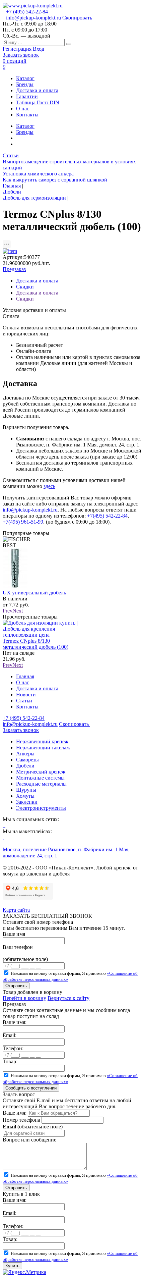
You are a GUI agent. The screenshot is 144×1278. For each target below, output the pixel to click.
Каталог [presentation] (25, 126)
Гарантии (27, 96)
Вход (38, 49)
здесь (49, 486)
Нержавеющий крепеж (42, 741)
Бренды (24, 84)
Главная (25, 676)
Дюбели (25, 765)
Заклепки (27, 802)
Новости (26, 694)
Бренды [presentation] (24, 132)
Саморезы (27, 759)
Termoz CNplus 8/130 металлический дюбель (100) (35, 644)
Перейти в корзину (24, 998)
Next (17, 611)
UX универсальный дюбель (34, 592)
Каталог (25, 78)
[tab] (78, 126)
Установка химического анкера (38, 173)
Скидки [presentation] (25, 286)
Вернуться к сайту (68, 998)
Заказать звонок (21, 55)
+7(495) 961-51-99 (23, 522)
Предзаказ (14, 269)
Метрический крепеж (40, 772)
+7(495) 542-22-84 (107, 516)
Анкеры (25, 753)
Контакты (27, 114)
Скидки (25, 299)
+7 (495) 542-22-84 (27, 11)
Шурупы (26, 790)
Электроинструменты (41, 808)
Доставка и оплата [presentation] (37, 280)
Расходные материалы (41, 784)
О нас (22, 108)
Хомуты (25, 796)
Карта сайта (16, 910)
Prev (7, 611)
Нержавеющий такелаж (43, 747)
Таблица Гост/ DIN (37, 102)
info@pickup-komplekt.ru (33, 17)
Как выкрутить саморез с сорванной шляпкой (55, 179)
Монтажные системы (40, 778)
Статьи (11, 155)
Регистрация (17, 49)
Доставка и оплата (37, 90)
